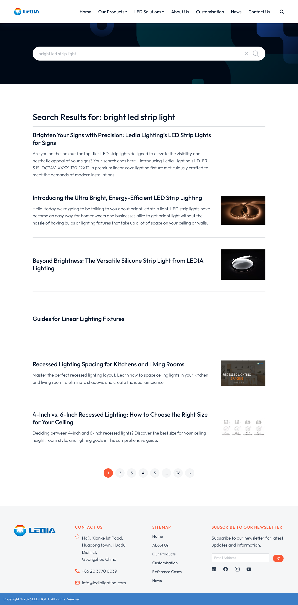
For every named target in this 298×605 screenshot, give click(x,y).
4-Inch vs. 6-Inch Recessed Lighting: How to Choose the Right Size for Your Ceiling (120, 418)
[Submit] (278, 558)
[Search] (256, 53)
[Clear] (246, 54)
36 (178, 472)
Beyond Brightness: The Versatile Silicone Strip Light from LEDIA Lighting (118, 264)
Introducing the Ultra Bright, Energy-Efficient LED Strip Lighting (117, 197)
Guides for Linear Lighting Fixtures (78, 319)
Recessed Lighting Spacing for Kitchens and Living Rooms (108, 364)
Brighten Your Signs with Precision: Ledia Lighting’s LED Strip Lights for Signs (122, 138)
